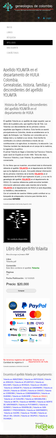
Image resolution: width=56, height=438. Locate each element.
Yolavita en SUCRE (11, 413)
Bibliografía (12, 47)
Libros (10, 32)
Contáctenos (13, 52)
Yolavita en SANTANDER (37, 410)
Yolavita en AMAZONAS (13, 379)
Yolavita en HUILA (39, 396)
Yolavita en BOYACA (21, 385)
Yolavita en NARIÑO (28, 401)
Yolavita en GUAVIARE (21, 396)
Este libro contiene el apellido (22, 268)
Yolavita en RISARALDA (22, 407)
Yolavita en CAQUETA (13, 387)
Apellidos (11, 42)
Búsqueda (11, 37)
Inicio (9, 27)
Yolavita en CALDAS (38, 385)
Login (48, 18)
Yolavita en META (11, 401)
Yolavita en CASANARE (32, 387)
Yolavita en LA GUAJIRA (14, 399)
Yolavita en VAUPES (29, 415)
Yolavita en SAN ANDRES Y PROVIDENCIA (24, 408)
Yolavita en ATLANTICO (24, 382)
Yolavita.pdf (11, 261)
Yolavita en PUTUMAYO (28, 404)
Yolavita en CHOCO (35, 390)
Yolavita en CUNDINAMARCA (28, 393)
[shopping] (39, 18)
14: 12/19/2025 (20, 276)
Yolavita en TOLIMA (29, 413)
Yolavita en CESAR (18, 390)
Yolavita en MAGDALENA (35, 399)
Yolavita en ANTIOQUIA (33, 379)
